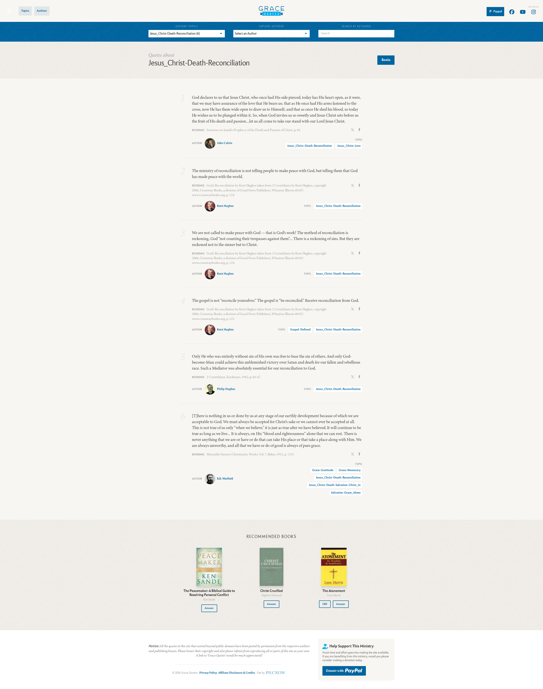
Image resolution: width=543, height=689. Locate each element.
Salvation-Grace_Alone (346, 492)
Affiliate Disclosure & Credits (236, 672)
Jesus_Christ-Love (349, 145)
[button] (209, 608)
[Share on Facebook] (359, 129)
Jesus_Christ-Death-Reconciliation (309, 145)
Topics (25, 10)
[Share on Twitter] (352, 129)
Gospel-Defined (300, 329)
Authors (42, 10)
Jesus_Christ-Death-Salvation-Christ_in (335, 485)
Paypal (497, 11)
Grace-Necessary (350, 470)
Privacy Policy (208, 672)
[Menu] (9, 11)
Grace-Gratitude (322, 470)
